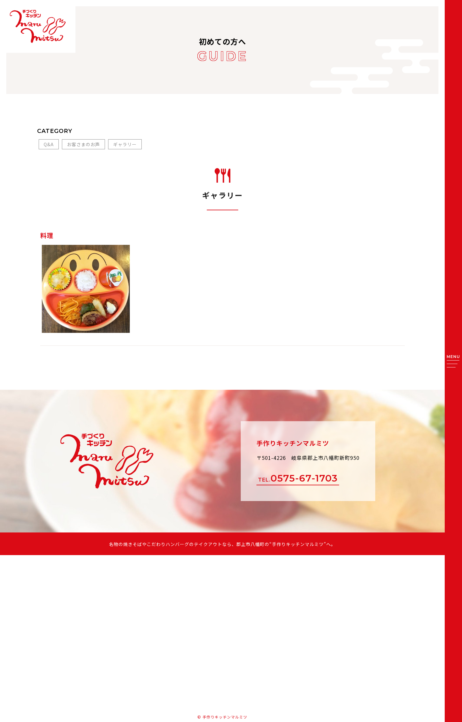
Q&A (49, 144)
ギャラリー (125, 144)
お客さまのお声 (83, 144)
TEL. (298, 478)
